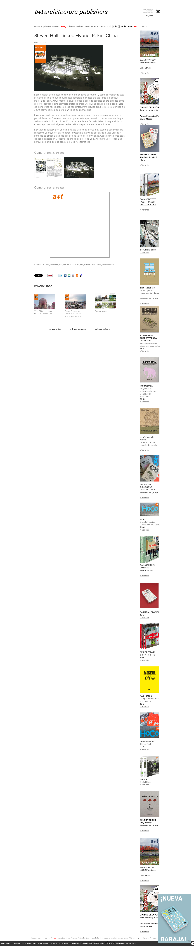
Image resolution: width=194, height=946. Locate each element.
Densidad (54, 265)
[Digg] (65, 276)
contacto (103, 26)
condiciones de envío (119, 938)
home (37, 26)
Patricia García (90, 265)
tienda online (75, 26)
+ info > (132, 943)
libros (68, 938)
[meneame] (77, 276)
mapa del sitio (157, 938)
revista (61, 938)
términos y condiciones (139, 938)
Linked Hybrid (108, 265)
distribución (84, 938)
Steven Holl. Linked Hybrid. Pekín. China (76, 35)
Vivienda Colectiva (41, 265)
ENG (130, 27)
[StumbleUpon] (69, 276)
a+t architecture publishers (74, 12)
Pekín (99, 265)
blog (63, 26)
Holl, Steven (64, 265)
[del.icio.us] (81, 276)
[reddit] (73, 276)
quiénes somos (51, 26)
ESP (135, 27)
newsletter (90, 26)
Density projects (76, 265)
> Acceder (150, 17)
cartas (74, 938)
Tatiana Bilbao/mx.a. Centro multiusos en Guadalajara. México (73, 313)
